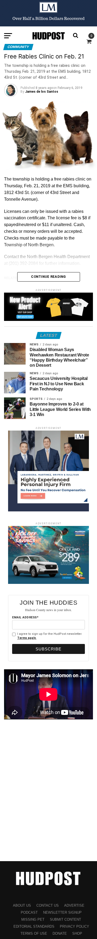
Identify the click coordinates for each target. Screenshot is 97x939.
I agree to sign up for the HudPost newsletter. (49, 636)
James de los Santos (41, 91)
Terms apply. (26, 638)
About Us (22, 905)
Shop (77, 933)
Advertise (74, 905)
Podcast (29, 912)
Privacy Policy (74, 926)
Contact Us (47, 905)
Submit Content (65, 919)
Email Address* (25, 617)
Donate (60, 933)
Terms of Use (33, 933)
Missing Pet (32, 919)
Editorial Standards (33, 926)
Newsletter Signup (62, 912)
